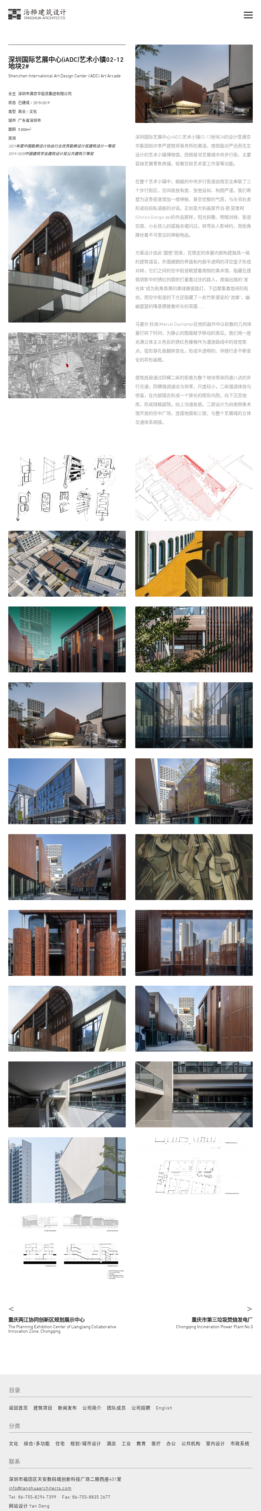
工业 (126, 1443)
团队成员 (116, 1407)
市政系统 (240, 1443)
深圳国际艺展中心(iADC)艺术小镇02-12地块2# (66, 63)
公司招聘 (141, 1407)
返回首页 (18, 1407)
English (164, 1407)
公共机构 (191, 1443)
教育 (141, 1443)
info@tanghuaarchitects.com (40, 1488)
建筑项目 (43, 1407)
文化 (13, 1443)
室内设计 (215, 1443)
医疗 (156, 1443)
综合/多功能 (37, 1443)
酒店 (111, 1443)
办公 (171, 1443)
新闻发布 (67, 1407)
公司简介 (92, 1407)
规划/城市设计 (85, 1443)
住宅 (60, 1443)
